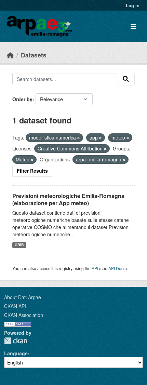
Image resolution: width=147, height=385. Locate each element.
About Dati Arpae (22, 297)
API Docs (116, 268)
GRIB (19, 244)
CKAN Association (23, 314)
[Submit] (126, 79)
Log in (132, 5)
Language (16, 353)
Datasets (33, 55)
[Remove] (78, 138)
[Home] (10, 55)
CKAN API (15, 306)
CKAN (15, 340)
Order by (22, 99)
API (95, 268)
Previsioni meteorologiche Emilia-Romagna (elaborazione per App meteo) (68, 199)
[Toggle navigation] (133, 26)
